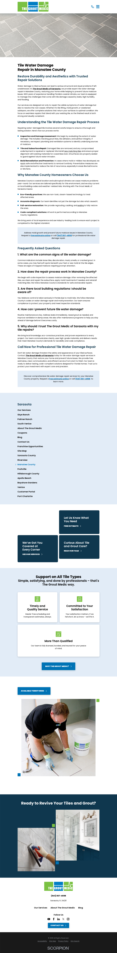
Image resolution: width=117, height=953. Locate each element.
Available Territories (32, 691)
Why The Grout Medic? (57, 666)
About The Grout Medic (63, 907)
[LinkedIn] (58, 919)
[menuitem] (58, 410)
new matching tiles (72, 151)
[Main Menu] (98, 6)
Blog (80, 907)
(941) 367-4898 (58, 896)
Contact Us (57, 925)
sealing (80, 205)
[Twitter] (63, 919)
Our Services (40, 907)
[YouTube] (49, 919)
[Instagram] (68, 919)
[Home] (33, 7)
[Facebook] (53, 919)
